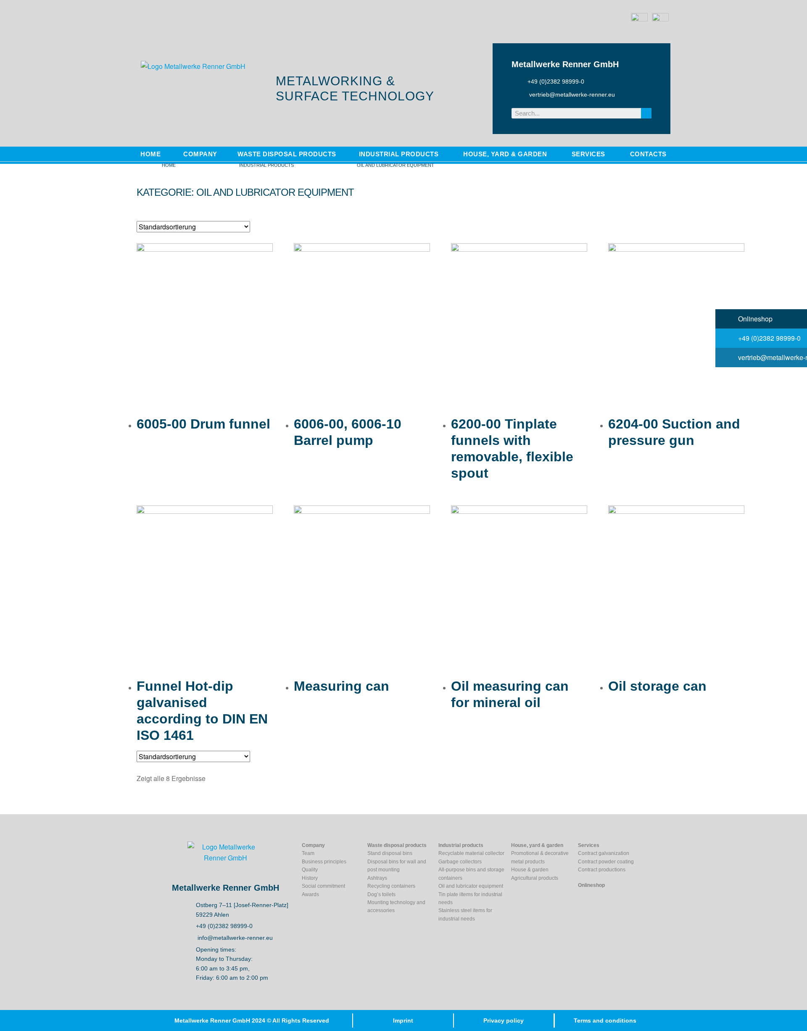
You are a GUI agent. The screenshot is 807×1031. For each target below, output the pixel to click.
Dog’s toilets (381, 894)
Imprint (403, 1020)
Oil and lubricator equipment (470, 886)
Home (169, 165)
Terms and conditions (605, 1020)
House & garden (530, 870)
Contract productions (601, 870)
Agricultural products (534, 878)
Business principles (324, 862)
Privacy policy (503, 1020)
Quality (310, 870)
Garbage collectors (460, 862)
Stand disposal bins (389, 853)
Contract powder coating (606, 862)
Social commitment (323, 886)
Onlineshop (754, 319)
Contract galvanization (603, 853)
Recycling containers (391, 886)
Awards (310, 894)
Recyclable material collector (471, 853)
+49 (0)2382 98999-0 (768, 338)
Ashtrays (377, 878)
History (310, 878)
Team (308, 853)
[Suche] (646, 113)
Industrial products (266, 165)
